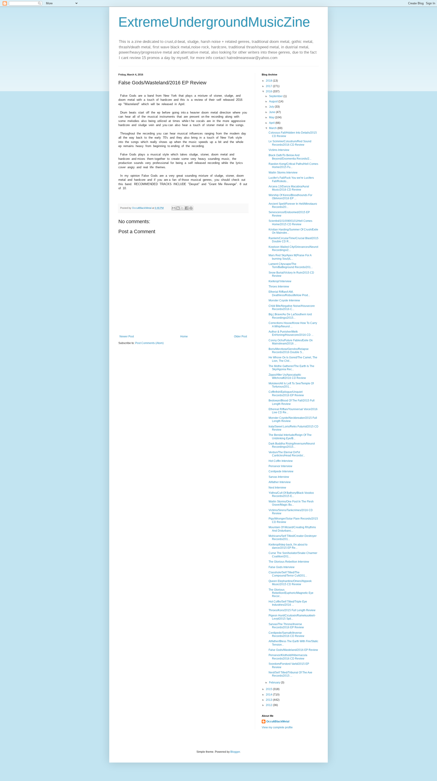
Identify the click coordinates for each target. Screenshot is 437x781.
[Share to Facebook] (186, 208)
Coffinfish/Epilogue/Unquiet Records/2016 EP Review (286, 393)
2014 (269, 694)
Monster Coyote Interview (284, 300)
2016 (269, 91)
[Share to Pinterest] (191, 208)
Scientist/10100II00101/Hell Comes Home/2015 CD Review (290, 222)
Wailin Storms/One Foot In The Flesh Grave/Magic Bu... (291, 503)
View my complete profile (277, 727)
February (275, 682)
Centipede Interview (281, 471)
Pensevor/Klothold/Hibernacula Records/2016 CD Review (288, 657)
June (272, 112)
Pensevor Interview (280, 466)
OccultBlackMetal (277, 721)
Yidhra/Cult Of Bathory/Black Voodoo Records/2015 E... (291, 494)
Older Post (240, 336)
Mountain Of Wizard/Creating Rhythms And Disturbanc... (292, 529)
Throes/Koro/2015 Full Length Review (292, 610)
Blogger (235, 751)
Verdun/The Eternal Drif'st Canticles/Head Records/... (287, 454)
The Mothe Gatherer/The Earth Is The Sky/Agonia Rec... (291, 368)
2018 (269, 80)
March (273, 128)
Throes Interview (279, 286)
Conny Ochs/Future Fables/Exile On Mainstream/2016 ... (291, 342)
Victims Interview (279, 150)
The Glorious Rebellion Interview (289, 561)
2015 (269, 689)
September (276, 96)
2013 (269, 699)
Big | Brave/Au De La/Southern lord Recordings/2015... (290, 316)
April (272, 122)
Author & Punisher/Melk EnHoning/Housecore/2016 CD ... (291, 333)
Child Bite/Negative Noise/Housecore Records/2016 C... (292, 307)
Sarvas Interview (279, 476)
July (272, 106)
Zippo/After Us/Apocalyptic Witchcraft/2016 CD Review (287, 376)
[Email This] (173, 208)
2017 (269, 86)
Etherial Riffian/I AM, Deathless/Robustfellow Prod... (289, 293)
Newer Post (126, 336)
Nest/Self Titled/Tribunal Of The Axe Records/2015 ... (290, 674)
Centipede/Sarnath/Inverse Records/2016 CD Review (286, 634)
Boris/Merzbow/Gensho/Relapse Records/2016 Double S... (289, 350)
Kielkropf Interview (280, 281)
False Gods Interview (282, 567)
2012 (269, 705)
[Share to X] (182, 208)
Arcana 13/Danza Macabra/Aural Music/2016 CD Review (289, 188)
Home (184, 336)
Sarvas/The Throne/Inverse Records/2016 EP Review (286, 626)
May (272, 117)
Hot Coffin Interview (281, 461)
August (273, 101)
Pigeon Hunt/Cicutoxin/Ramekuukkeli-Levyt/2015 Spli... (292, 617)
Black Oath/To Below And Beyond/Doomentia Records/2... (290, 157)
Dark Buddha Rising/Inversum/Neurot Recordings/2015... (292, 445)
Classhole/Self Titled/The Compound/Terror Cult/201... (288, 574)
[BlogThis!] (178, 208)
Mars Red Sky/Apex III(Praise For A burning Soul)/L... (290, 257)
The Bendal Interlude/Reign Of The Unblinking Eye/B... (290, 436)
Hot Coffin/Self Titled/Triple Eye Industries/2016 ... (288, 603)
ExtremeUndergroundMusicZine (214, 22)
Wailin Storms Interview (283, 172)
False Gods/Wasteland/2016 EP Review (293, 650)
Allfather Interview (280, 482)
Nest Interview (277, 487)
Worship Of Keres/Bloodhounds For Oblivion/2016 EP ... (290, 197)
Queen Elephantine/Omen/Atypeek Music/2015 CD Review (290, 582)
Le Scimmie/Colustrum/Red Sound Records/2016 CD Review (290, 143)
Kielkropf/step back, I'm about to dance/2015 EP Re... (288, 546)
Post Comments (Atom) (149, 343)
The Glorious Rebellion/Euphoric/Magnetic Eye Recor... (291, 593)
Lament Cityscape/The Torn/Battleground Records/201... (291, 265)
